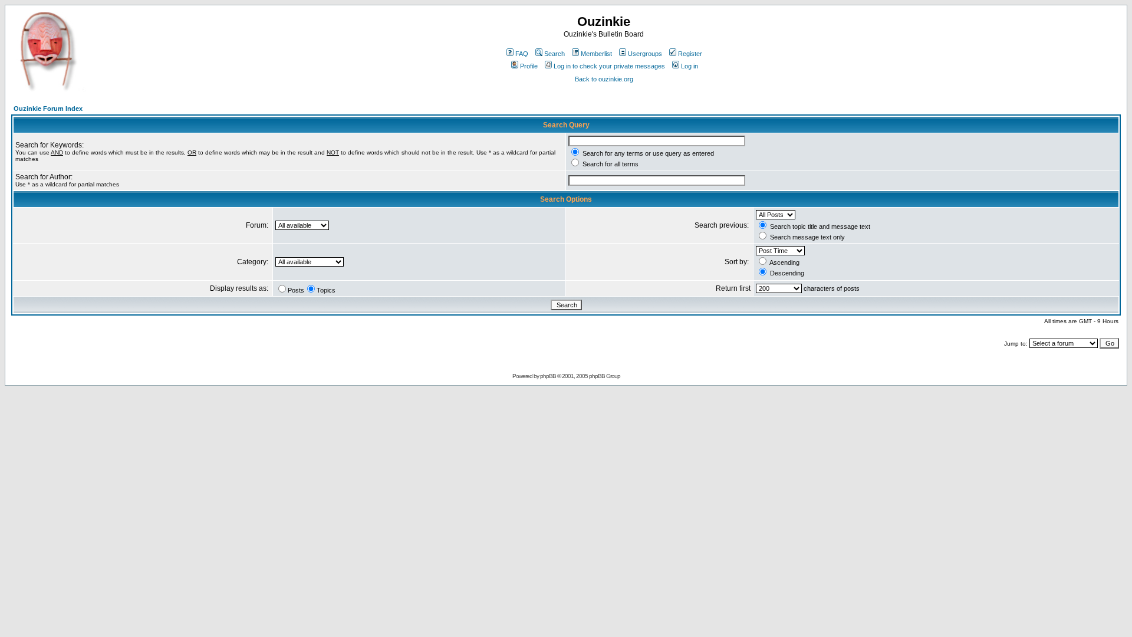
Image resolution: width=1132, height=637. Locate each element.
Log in (689, 66)
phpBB (548, 376)
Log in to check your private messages (609, 66)
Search (554, 53)
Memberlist (596, 53)
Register (690, 53)
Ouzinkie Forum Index (48, 108)
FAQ (521, 53)
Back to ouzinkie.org (604, 79)
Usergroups (645, 53)
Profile (529, 66)
